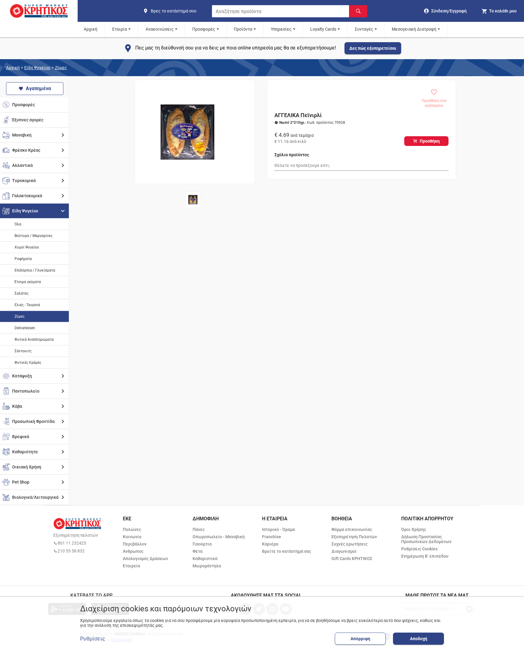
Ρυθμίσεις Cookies (419, 548)
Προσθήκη (430, 141)
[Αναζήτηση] (358, 11)
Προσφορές (203, 29)
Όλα (18, 224)
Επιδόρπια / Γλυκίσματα (35, 270)
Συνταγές (364, 29)
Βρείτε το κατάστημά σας (286, 551)
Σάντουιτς (23, 351)
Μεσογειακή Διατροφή (414, 29)
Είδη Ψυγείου (37, 67)
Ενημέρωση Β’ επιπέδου (424, 556)
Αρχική (90, 29)
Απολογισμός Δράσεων (145, 558)
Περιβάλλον (134, 544)
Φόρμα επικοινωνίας (351, 529)
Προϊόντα (243, 29)
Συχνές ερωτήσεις (349, 544)
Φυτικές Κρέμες (28, 362)
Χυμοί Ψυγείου (27, 247)
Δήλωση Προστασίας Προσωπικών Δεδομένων (426, 539)
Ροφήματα (23, 259)
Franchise (271, 536)
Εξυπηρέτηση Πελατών (354, 536)
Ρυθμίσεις (92, 638)
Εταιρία (119, 29)
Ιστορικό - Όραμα (278, 529)
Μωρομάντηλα (207, 565)
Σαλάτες (22, 293)
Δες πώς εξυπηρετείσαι (372, 48)
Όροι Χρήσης (413, 529)
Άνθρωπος (133, 551)
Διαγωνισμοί (344, 551)
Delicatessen (25, 328)
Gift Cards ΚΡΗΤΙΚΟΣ (351, 558)
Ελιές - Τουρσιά (27, 305)
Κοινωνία (132, 536)
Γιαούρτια (202, 544)
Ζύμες (61, 67)
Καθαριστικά (205, 558)
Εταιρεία (131, 565)
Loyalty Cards (323, 29)
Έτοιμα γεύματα (28, 282)
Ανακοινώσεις (160, 29)
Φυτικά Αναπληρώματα (34, 339)
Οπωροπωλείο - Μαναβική (219, 536)
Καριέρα (270, 544)
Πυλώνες (132, 529)
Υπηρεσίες (281, 29)
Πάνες (199, 529)
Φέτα (198, 551)
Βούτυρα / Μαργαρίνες (33, 236)
